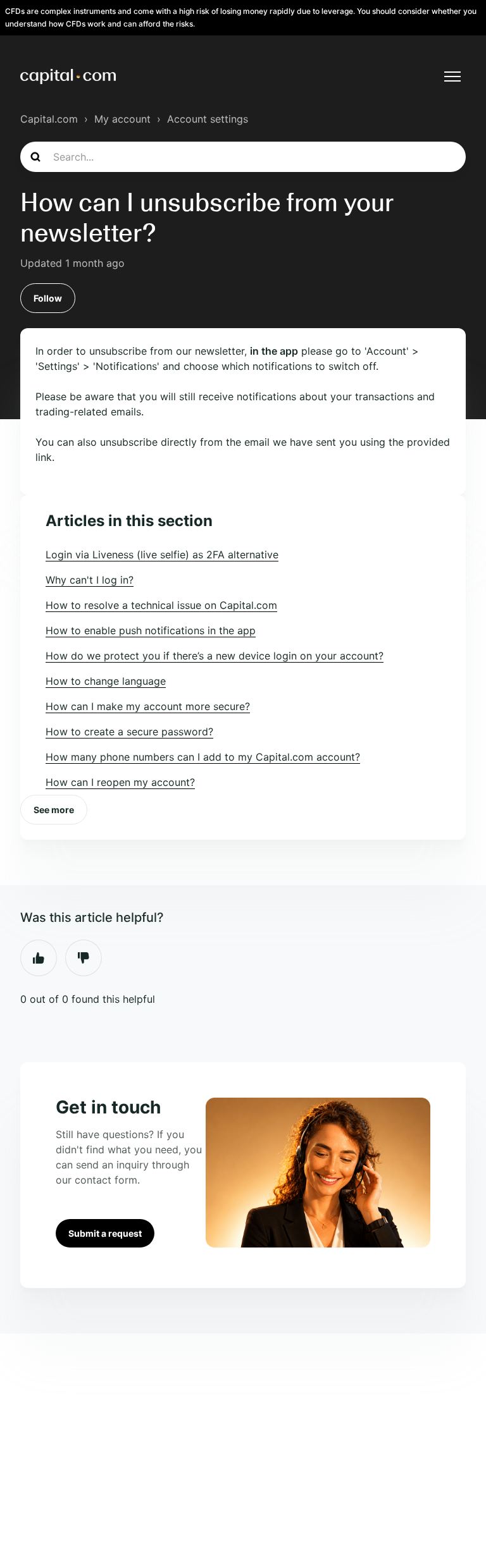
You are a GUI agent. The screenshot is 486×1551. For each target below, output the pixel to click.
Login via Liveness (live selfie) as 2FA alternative (162, 554)
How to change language (106, 681)
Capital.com (49, 119)
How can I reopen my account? (120, 782)
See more (54, 809)
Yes (38, 958)
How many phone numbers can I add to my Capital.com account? (203, 757)
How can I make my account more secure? (148, 706)
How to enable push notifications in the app (151, 630)
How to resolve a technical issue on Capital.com (161, 605)
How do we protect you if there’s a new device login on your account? (214, 655)
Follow (48, 298)
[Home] (68, 76)
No (83, 958)
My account (122, 119)
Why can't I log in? (90, 579)
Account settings (207, 119)
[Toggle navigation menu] (452, 76)
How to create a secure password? (129, 731)
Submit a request (105, 1233)
